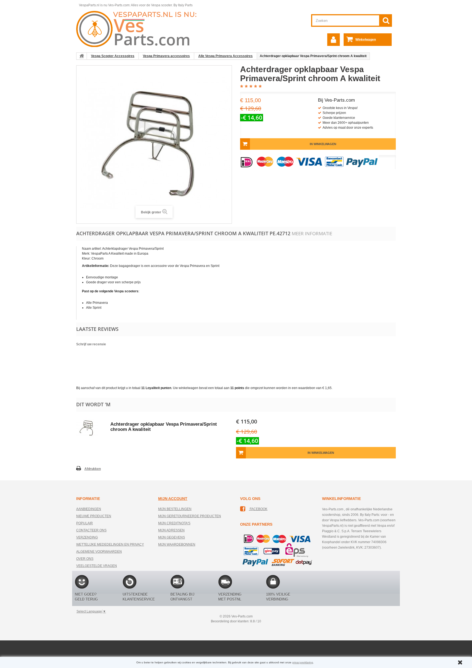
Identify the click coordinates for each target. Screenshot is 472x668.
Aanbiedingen (88, 509)
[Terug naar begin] (81, 56)
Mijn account (172, 498)
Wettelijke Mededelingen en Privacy (110, 544)
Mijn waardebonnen (176, 544)
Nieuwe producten (93, 516)
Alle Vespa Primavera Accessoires (225, 56)
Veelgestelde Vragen (96, 566)
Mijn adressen (171, 530)
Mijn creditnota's (174, 523)
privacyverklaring (302, 662)
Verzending (87, 537)
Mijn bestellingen (174, 509)
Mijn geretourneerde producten (189, 516)
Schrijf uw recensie (91, 344)
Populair (84, 523)
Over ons (84, 559)
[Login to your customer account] (333, 39)
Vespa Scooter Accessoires (112, 56)
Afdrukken (92, 469)
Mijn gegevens (171, 537)
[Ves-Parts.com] (139, 29)
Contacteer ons (91, 530)
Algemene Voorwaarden (99, 552)
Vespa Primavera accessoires (166, 56)
